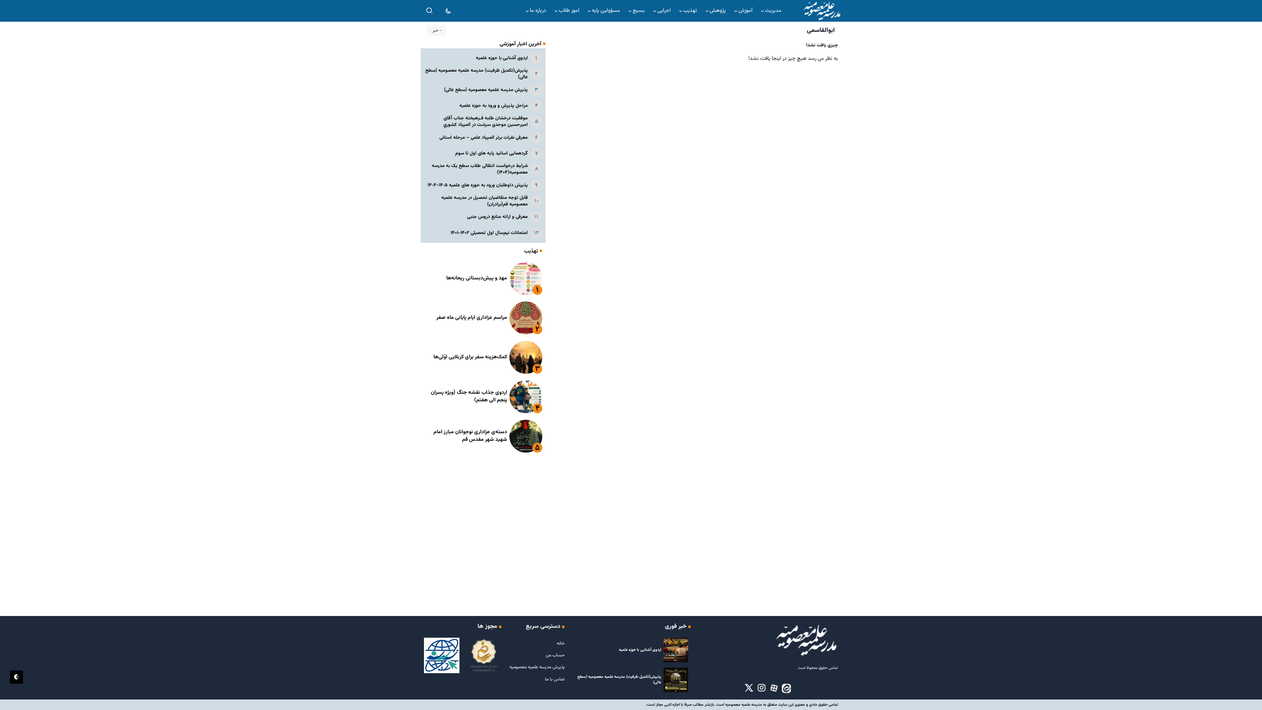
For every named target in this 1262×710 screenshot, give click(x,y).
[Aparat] (774, 688)
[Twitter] (749, 688)
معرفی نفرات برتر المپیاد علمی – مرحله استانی (483, 137)
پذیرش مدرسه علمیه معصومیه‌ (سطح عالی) (486, 90)
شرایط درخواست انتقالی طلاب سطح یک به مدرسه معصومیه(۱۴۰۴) (480, 169)
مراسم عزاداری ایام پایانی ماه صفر (471, 318)
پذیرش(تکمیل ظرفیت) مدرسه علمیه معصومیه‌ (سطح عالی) (476, 74)
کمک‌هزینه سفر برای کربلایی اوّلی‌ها (470, 357)
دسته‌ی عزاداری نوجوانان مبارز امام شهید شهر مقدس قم (470, 435)
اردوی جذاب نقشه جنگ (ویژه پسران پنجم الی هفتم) (469, 396)
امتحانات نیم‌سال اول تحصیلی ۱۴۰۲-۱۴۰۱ (489, 233)
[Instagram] (761, 688)
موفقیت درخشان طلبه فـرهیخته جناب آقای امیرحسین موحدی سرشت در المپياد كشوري (485, 121)
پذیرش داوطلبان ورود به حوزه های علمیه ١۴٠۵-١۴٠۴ (478, 185)
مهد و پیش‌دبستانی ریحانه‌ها (476, 278)
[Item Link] (525, 278)
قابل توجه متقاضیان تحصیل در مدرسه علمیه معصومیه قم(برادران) (484, 201)
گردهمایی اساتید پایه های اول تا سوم (491, 153)
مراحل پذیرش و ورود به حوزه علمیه (493, 105)
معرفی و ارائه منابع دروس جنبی (497, 217)
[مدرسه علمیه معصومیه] (821, 11)
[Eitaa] (786, 688)
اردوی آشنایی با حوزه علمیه (502, 58)
